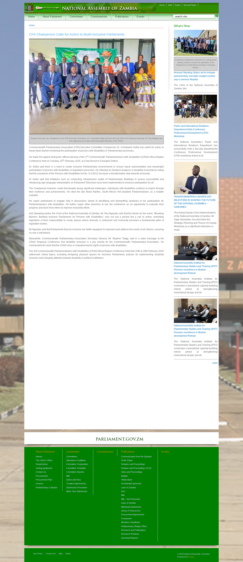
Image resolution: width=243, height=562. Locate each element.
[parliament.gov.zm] (121, 440)
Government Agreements (132, 514)
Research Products (130, 534)
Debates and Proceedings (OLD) (136, 468)
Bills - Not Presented (130, 499)
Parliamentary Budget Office (134, 526)
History (39, 456)
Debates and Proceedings (133, 464)
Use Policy (37, 553)
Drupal (191, 557)
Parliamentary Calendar (46, 487)
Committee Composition (77, 464)
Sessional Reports (129, 538)
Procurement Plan (44, 480)
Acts (123, 491)
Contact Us (41, 472)
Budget (124, 476)
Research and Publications (133, 530)
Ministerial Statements (131, 507)
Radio (177, 5)
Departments (42, 464)
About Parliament (52, 16)
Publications (122, 16)
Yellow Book (126, 480)
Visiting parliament (44, 468)
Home (162, 5)
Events (140, 16)
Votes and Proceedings (131, 472)
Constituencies (99, 16)
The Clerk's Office (44, 460)
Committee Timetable (76, 468)
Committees (76, 16)
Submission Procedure (76, 487)
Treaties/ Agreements (76, 483)
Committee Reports (75, 472)
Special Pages (189, 5)
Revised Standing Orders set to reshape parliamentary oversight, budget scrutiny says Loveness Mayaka (194, 76)
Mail (170, 5)
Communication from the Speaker (136, 456)
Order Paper (127, 460)
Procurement (42, 476)
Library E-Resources (130, 511)
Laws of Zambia (128, 487)
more (215, 363)
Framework (126, 518)
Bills (68, 476)
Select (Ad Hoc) (73, 480)
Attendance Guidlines (76, 460)
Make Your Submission (76, 491)
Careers (39, 483)
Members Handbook (130, 522)
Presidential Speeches (131, 483)
